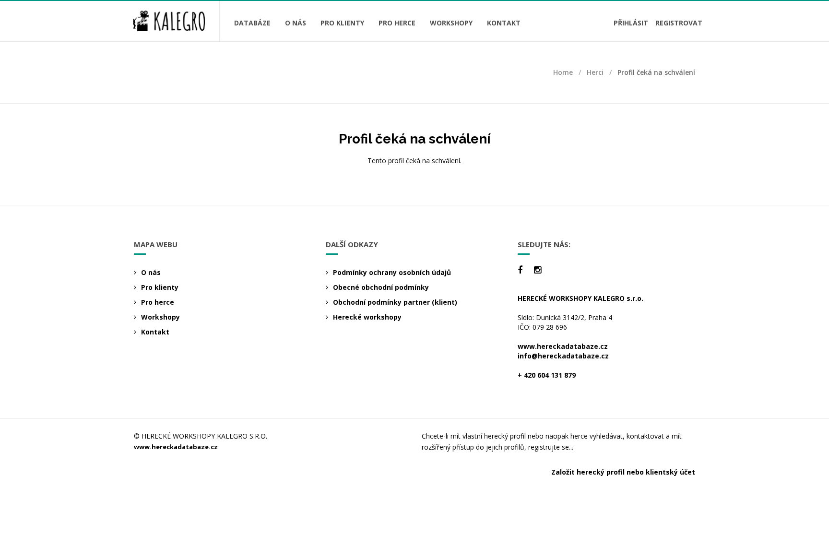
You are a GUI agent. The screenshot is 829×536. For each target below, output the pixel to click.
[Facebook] (520, 269)
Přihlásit (631, 22)
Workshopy (451, 22)
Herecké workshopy (367, 317)
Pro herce (397, 22)
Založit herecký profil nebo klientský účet (623, 471)
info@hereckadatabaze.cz (563, 355)
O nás (295, 22)
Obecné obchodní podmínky (381, 287)
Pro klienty (342, 22)
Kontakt (504, 22)
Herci (595, 72)
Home (563, 72)
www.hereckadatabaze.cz (563, 346)
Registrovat (678, 22)
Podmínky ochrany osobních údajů (392, 272)
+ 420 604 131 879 (547, 375)
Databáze (252, 22)
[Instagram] (537, 269)
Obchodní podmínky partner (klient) (395, 302)
